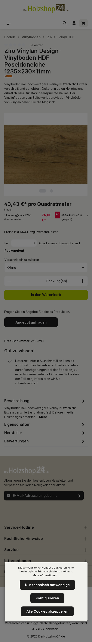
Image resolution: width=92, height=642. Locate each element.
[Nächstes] (79, 154)
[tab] (45, 408)
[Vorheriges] (12, 154)
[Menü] (8, 23)
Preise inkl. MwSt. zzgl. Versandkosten (31, 232)
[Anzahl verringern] (9, 281)
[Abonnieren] (79, 495)
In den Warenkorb (46, 295)
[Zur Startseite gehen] (46, 8)
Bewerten (36, 45)
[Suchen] (64, 23)
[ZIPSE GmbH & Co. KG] (46, 76)
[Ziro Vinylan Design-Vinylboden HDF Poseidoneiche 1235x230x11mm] (46, 154)
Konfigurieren (47, 598)
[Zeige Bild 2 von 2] (51, 191)
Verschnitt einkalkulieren (21, 259)
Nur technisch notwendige (47, 585)
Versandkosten (15, 623)
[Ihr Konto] (74, 23)
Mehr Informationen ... (46, 575)
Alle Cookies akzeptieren (47, 611)
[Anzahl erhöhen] (83, 281)
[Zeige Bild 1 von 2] (42, 191)
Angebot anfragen (31, 322)
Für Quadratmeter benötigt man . (42, 246)
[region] (46, 154)
